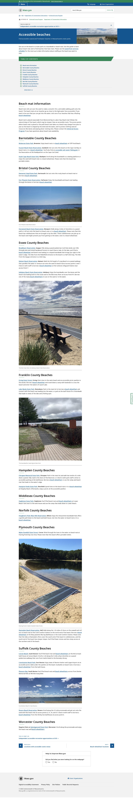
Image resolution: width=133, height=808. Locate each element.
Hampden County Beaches (30, 77)
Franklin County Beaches (30, 74)
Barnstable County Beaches (31, 68)
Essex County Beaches (29, 72)
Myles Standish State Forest (28, 532)
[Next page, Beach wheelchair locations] (112, 746)
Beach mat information (30, 65)
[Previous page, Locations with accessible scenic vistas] (21, 746)
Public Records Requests (70, 784)
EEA (22, 15)
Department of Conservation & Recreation (36, 15)
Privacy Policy (45, 784)
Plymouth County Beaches (30, 84)
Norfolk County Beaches (30, 81)
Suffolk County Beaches (30, 86)
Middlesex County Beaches (31, 79)
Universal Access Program (55, 15)
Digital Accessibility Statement (29, 784)
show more (27, 90)
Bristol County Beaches (30, 70)
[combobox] (92, 10)
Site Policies (56, 784)
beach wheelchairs (61, 671)
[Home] (19, 16)
